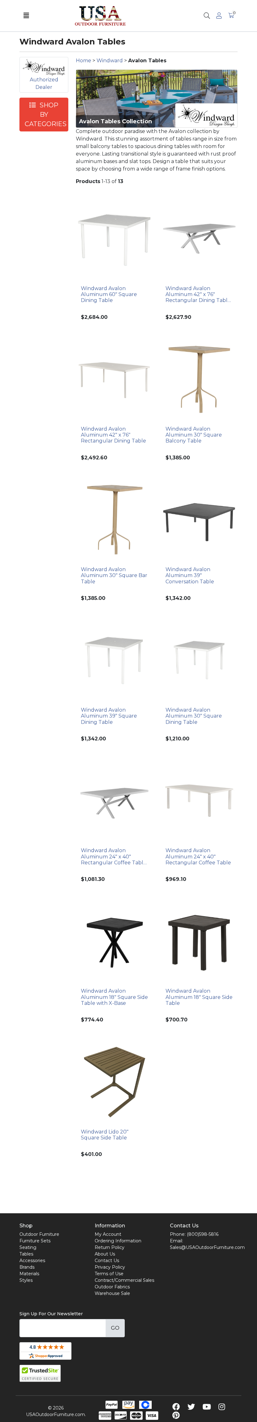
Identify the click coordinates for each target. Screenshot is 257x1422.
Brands (26, 1267)
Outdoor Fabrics (112, 1287)
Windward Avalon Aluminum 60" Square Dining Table (109, 294)
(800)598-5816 (202, 1234)
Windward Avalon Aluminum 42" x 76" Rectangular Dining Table (113, 435)
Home (83, 61)
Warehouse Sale (112, 1293)
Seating (27, 1247)
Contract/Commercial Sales (124, 1280)
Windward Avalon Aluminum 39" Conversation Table (189, 575)
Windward (110, 61)
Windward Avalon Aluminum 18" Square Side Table (199, 997)
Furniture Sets (34, 1241)
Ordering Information (118, 1241)
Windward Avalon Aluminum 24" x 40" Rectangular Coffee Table (198, 856)
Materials (29, 1273)
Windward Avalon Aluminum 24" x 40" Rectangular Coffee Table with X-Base (113, 856)
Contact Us (107, 1260)
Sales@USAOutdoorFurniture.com (207, 1247)
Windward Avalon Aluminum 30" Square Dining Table (193, 716)
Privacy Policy (110, 1267)
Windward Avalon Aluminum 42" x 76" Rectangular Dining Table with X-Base (198, 294)
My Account (108, 1234)
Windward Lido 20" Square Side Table (104, 1135)
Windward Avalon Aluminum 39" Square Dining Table (109, 716)
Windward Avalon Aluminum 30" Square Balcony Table (193, 435)
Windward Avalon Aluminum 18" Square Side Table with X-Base (114, 997)
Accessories (32, 1260)
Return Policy (109, 1247)
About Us (105, 1254)
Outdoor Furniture (39, 1234)
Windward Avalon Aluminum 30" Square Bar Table (114, 575)
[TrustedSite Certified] (40, 1373)
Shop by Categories (45, 114)
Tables (26, 1254)
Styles (26, 1280)
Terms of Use (109, 1273)
